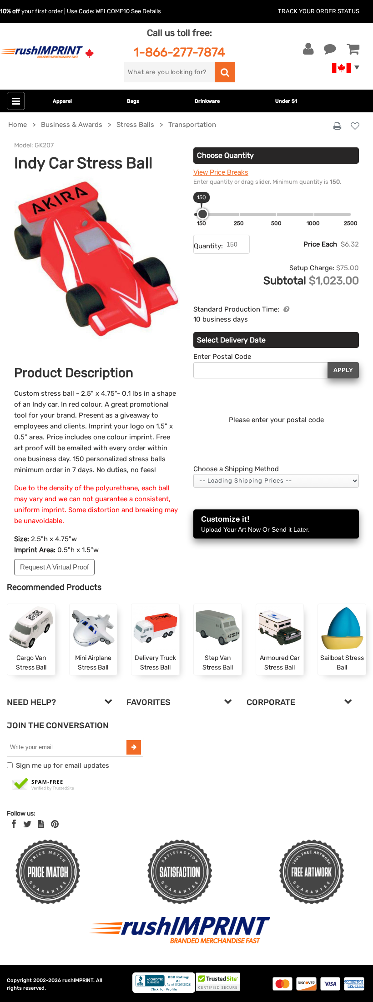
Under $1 (286, 101)
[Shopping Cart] (353, 49)
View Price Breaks (220, 172)
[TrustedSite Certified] (43, 784)
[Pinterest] (55, 824)
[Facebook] (14, 824)
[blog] (41, 824)
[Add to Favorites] (355, 126)
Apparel (62, 101)
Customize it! (255, 524)
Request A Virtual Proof (54, 567)
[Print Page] (337, 126)
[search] (225, 72)
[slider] (202, 214)
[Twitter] (27, 824)
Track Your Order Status (318, 11)
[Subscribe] (133, 747)
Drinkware (207, 101)
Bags (133, 101)
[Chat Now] (330, 49)
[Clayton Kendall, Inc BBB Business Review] (163, 991)
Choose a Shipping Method (236, 469)
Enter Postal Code (222, 356)
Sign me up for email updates (62, 765)
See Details (146, 11)
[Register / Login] (308, 49)
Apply (343, 370)
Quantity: (208, 246)
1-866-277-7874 (179, 52)
